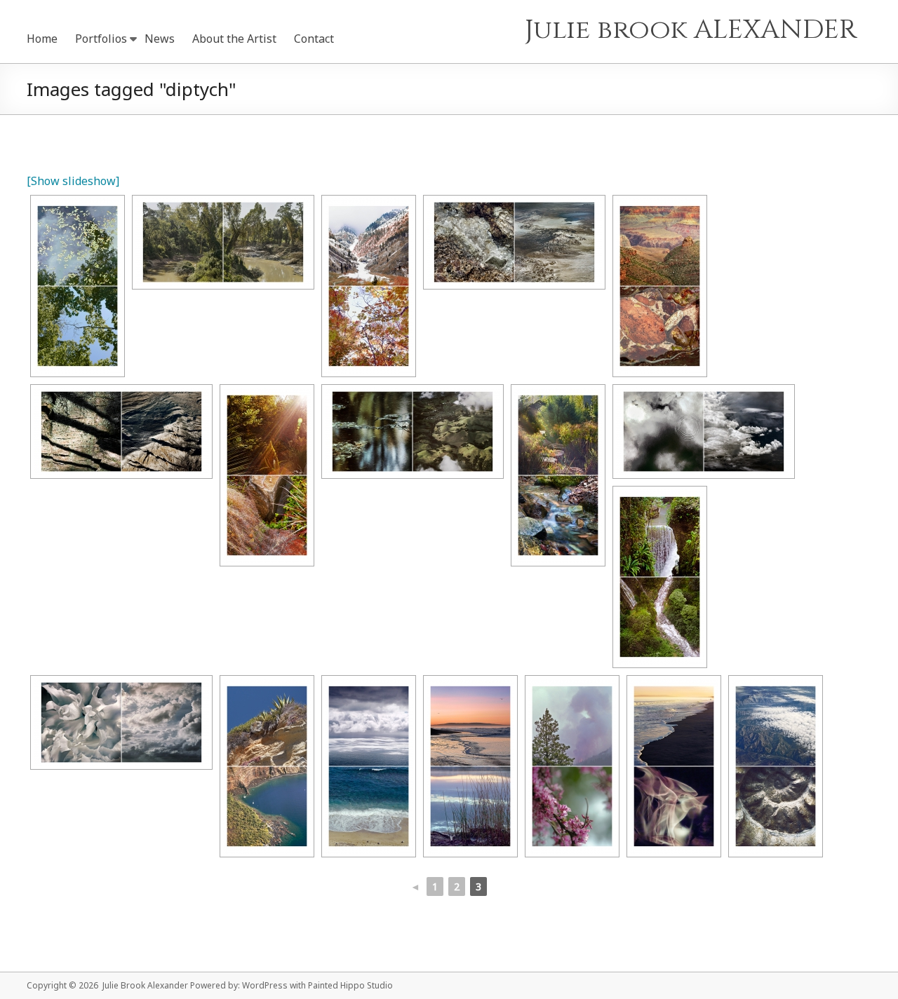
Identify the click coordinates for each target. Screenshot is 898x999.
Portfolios (101, 38)
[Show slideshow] (73, 181)
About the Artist (234, 38)
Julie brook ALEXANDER (691, 30)
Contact (314, 38)
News (160, 38)
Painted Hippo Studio (350, 985)
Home (42, 38)
